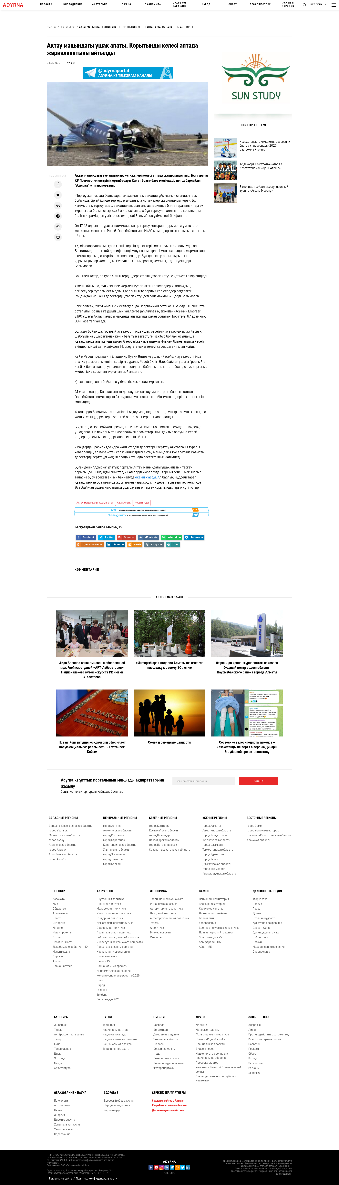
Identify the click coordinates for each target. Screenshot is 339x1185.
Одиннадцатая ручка (266, 932)
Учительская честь (66, 1129)
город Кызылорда (213, 869)
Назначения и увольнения (113, 951)
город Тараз (210, 859)
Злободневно (73, 4)
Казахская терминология (264, 1039)
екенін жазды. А (147, 477)
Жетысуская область (216, 840)
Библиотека (260, 937)
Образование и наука (70, 1093)
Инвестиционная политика (114, 913)
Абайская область (258, 840)
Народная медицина (117, 1105)
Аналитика (157, 928)
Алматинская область (216, 830)
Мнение (58, 928)
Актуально (100, 4)
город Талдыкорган (214, 835)
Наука (58, 1110)
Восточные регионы (261, 818)
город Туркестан (213, 854)
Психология (61, 1100)
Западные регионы (63, 818)
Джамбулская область (216, 864)
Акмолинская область (117, 830)
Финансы (156, 937)
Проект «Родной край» (210, 1039)
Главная (51, 27)
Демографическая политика (115, 923)
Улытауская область (116, 849)
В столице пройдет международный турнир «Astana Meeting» (264, 188)
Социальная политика (111, 928)
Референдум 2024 (108, 999)
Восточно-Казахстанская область (269, 835)
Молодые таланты (207, 1030)
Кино (57, 1044)
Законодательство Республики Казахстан (216, 1078)
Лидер (252, 1030)
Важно (126, 4)
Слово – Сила (261, 928)
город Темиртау (113, 859)
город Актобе (57, 859)
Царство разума (64, 1119)
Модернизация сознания (268, 947)
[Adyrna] (15, 5)
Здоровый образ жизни (119, 1100)
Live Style (160, 1017)
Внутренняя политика (111, 899)
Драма (257, 913)
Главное (102, 990)
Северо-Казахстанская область (169, 849)
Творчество (260, 899)
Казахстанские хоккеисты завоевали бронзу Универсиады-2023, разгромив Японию (265, 145)
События (254, 1044)
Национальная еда (115, 1034)
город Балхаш (112, 864)
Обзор (252, 1053)
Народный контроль (163, 913)
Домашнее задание (166, 1034)
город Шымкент (212, 845)
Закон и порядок (288, 4)
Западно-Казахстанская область (70, 826)
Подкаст (253, 1049)
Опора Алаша (261, 951)
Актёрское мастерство (69, 1034)
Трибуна (102, 995)
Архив (56, 961)
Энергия (59, 1115)
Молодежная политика (111, 908)
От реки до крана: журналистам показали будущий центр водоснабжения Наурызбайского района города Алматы (247, 668)
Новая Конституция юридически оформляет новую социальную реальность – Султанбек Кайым (92, 747)
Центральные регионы (120, 818)
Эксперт (58, 937)
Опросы (58, 956)
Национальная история (214, 899)
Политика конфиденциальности (96, 1178)
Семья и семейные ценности (169, 743)
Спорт (233, 4)
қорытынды (142, 502)
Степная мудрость (264, 918)
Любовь (158, 1044)
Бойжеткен (160, 1030)
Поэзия (257, 904)
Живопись (60, 1025)
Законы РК (103, 961)
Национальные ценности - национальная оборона (213, 1056)
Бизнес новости (160, 932)
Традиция (109, 1025)
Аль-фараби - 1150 (210, 942)
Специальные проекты (210, 1044)
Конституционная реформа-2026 (118, 975)
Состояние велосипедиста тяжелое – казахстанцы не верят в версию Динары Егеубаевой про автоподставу (247, 747)
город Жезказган (114, 854)
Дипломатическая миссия (113, 971)
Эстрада (59, 1058)
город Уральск (58, 830)
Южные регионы (214, 818)
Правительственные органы (115, 947)
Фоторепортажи (163, 1068)
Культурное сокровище (267, 923)
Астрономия (62, 1105)
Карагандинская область (119, 845)
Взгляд (252, 1058)
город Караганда (114, 840)
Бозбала (158, 1025)
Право (101, 980)
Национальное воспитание (120, 1039)
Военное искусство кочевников (219, 928)
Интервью (59, 923)
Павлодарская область (164, 840)
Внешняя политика (109, 904)
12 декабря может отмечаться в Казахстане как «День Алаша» (261, 166)
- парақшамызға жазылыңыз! (138, 513)
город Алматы (211, 826)
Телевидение (62, 1049)
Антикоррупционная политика (169, 918)
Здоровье (254, 1025)
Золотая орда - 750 (211, 937)
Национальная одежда (117, 1044)
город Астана (112, 826)
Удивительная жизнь (67, 1124)
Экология (254, 1073)
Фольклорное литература (212, 1034)
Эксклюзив (255, 1063)
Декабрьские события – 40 (70, 947)
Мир (55, 904)
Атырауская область (62, 845)
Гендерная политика (110, 918)
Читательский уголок (167, 1039)
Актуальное (60, 913)
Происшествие (260, 4)
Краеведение (207, 923)
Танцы (58, 1030)
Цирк (57, 1053)
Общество (59, 908)
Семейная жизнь (164, 1049)
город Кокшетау (113, 835)
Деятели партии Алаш (213, 913)
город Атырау (58, 849)
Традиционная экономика (166, 899)
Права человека (107, 956)
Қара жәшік (124, 502)
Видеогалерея (205, 1049)
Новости (46, 4)
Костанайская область (164, 830)
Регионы (253, 1068)
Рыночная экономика (163, 904)
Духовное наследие (180, 4)
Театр (58, 1039)
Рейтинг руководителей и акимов (118, 937)
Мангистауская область (64, 835)
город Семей (255, 826)
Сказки (257, 942)
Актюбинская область (63, 854)
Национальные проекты (112, 966)
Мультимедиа (61, 951)
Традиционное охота (116, 1049)
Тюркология (206, 918)
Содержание (62, 1134)
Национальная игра (115, 1030)
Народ (206, 4)
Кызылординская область (219, 873)
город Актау (56, 840)
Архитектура (62, 1068)
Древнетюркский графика (216, 932)
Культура (61, 1017)
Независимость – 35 (66, 942)
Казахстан (59, 899)
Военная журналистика (168, 1063)
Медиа (58, 1063)
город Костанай (159, 826)
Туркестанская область (217, 849)
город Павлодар (159, 835)
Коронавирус (112, 1110)
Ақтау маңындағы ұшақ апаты (95, 502)
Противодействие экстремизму (268, 1034)
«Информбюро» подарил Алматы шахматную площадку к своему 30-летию (169, 666)
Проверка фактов (207, 1062)
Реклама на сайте (60, 1178)
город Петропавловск (163, 845)
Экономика (153, 4)
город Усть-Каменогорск (263, 830)
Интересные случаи (166, 1058)
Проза (257, 908)
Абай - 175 (205, 947)
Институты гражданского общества (120, 942)
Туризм (154, 923)
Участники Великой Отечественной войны (218, 1069)
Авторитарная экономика (166, 908)
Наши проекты (62, 932)
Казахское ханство (211, 908)
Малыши (201, 1025)
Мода (156, 1053)
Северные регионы (163, 818)
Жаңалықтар (68, 27)
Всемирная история (212, 904)
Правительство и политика (114, 932)
